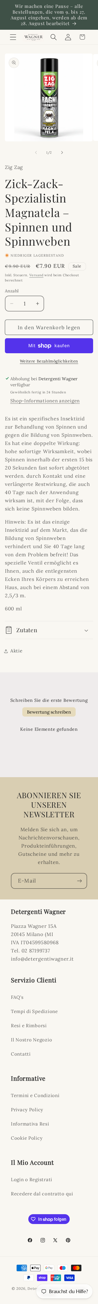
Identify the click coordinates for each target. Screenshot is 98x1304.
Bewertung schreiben (49, 712)
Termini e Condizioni (35, 1095)
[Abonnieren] (79, 881)
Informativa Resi (30, 1124)
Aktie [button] (16, 651)
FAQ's (17, 997)
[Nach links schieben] (36, 152)
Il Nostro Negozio (31, 1040)
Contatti (21, 1054)
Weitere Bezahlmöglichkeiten (49, 361)
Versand (36, 275)
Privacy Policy (27, 1110)
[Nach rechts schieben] (62, 152)
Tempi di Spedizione (34, 1011)
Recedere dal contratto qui (42, 1194)
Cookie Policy (26, 1138)
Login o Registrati (31, 1180)
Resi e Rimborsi (29, 1026)
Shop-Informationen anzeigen (45, 401)
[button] (13, 37)
